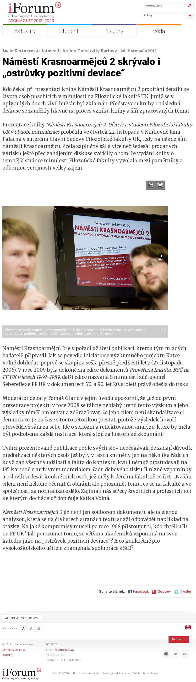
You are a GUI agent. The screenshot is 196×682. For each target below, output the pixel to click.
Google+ (163, 591)
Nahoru (177, 639)
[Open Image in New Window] (151, 185)
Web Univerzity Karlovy (21, 618)
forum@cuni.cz (64, 649)
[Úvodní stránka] (45, 12)
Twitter (184, 591)
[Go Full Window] (160, 185)
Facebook (141, 591)
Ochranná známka (13, 649)
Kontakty (7, 655)
